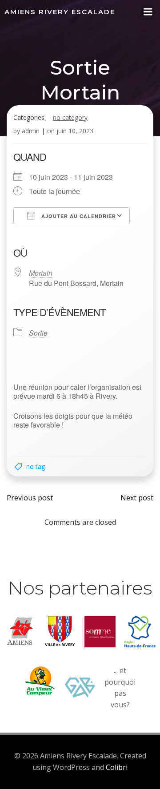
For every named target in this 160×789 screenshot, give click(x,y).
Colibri (117, 767)
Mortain (40, 273)
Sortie (38, 333)
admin (31, 131)
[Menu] (148, 12)
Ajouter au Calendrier (78, 216)
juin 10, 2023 (74, 131)
